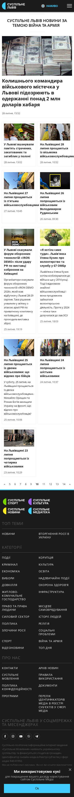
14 (64, 484)
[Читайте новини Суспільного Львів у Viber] (29, 736)
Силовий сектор (15, 617)
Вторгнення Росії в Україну (54, 535)
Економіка (11, 571)
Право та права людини (14, 608)
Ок (37, 788)
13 (57, 484)
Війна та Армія (51, 641)
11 (43, 484)
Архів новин (49, 668)
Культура (46, 564)
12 (50, 484)
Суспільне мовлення (10, 676)
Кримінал (10, 564)
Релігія (44, 623)
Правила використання (51, 676)
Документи (48, 685)
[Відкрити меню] (70, 5)
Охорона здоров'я (54, 585)
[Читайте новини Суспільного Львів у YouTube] (21, 736)
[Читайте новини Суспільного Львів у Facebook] (5, 736)
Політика (9, 623)
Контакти (10, 668)
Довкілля (9, 585)
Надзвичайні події (54, 578)
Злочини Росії (14, 630)
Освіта (44, 571)
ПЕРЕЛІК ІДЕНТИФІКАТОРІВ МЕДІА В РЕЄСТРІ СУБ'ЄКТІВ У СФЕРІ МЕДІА (52, 703)
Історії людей (50, 617)
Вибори (8, 578)
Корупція (46, 557)
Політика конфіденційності (17, 687)
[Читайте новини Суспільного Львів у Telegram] (37, 736)
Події (6, 557)
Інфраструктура (51, 592)
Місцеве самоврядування (53, 608)
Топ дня (45, 648)
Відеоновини (13, 648)
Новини (8, 534)
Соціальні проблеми (47, 632)
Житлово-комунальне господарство (14, 595)
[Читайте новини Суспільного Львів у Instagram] (13, 736)
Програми (10, 696)
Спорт (7, 641)
